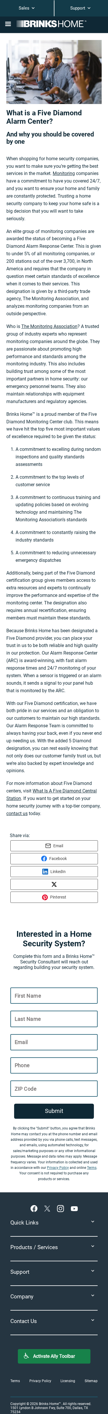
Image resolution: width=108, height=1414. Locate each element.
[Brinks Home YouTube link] (74, 1208)
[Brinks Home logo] (54, 23)
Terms (91, 1168)
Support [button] (19, 1272)
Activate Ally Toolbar (54, 1356)
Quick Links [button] (24, 1222)
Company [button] (21, 1296)
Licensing (67, 1381)
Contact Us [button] (23, 1321)
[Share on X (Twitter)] (54, 884)
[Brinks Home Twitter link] (48, 1208)
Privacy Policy (58, 1168)
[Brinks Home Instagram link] (61, 1208)
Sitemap (91, 1381)
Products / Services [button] (34, 1247)
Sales (25, 8)
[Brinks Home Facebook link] (35, 1208)
